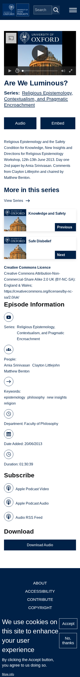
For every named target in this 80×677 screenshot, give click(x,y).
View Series (13, 201)
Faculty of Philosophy (41, 424)
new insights (57, 397)
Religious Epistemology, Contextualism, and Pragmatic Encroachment (38, 98)
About (40, 583)
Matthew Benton (17, 371)
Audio (20, 123)
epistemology (14, 397)
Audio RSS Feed (29, 517)
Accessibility (40, 591)
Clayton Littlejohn (46, 365)
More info (8, 674)
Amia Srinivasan (17, 365)
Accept (68, 623)
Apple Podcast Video (32, 489)
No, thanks (68, 640)
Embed (58, 123)
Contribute (40, 599)
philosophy (36, 397)
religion (10, 403)
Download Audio (40, 545)
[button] (40, 53)
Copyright (40, 608)
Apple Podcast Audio (32, 503)
